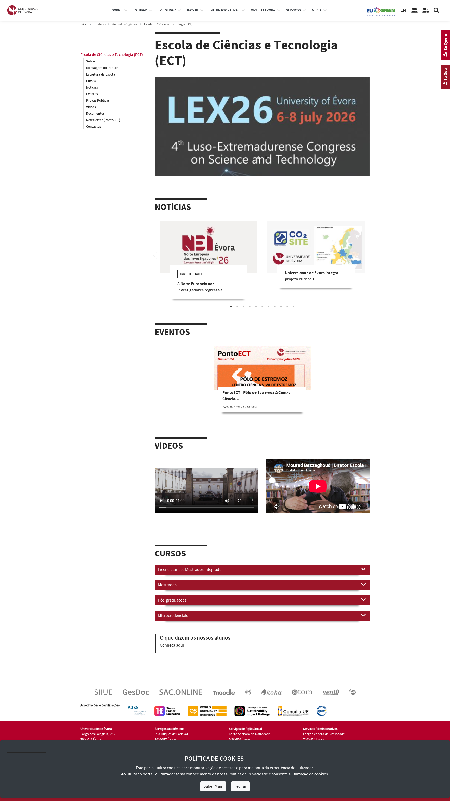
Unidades (99, 24)
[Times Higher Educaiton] (167, 711)
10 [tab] (287, 306)
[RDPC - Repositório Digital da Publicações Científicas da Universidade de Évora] (248, 692)
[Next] (369, 255)
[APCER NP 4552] (321, 711)
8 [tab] (274, 306)
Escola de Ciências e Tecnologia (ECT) (111, 54)
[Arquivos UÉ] (302, 692)
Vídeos (91, 107)
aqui (180, 645)
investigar (167, 10)
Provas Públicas (98, 100)
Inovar (192, 10)
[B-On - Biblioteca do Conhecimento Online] (352, 692)
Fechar (240, 786)
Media (316, 10)
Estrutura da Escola (100, 74)
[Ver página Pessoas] (414, 10)
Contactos (93, 126)
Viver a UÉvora (263, 10)
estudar (140, 10)
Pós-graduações (172, 600)
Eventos (92, 94)
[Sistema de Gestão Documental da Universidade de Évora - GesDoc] (136, 692)
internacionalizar (224, 10)
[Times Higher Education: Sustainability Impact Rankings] (252, 711)
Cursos (91, 81)
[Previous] (155, 255)
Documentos (95, 113)
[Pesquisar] (436, 10)
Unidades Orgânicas (125, 24)
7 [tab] (268, 306)
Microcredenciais (173, 615)
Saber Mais (213, 786)
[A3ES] (137, 711)
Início (84, 24)
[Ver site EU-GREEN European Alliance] (381, 11)
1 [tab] (258, 157)
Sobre (117, 10)
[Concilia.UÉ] (293, 711)
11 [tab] (293, 306)
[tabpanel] (262, 131)
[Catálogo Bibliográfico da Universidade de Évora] (271, 692)
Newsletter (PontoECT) (103, 120)
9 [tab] (281, 306)
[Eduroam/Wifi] (331, 692)
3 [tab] (243, 306)
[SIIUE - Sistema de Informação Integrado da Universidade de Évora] (103, 692)
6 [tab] (262, 306)
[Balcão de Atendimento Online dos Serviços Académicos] (180, 692)
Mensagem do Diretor (102, 68)
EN (403, 10)
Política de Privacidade (248, 774)
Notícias (92, 87)
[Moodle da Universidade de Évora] (224, 692)
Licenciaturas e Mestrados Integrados (190, 569)
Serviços (293, 10)
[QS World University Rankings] (207, 711)
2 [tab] (266, 157)
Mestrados (167, 584)
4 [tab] (249, 306)
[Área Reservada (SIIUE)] (425, 10)
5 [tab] (256, 306)
